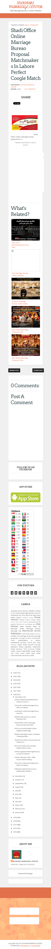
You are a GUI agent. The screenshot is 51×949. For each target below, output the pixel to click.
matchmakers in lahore (29, 640)
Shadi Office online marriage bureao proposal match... (25, 724)
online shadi (22, 645)
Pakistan (34, 25)
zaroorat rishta (16, 655)
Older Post (38, 370)
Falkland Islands (28, 617)
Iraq (26, 624)
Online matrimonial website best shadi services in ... (26, 701)
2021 (15, 691)
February (18, 809)
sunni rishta (25, 653)
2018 (15, 821)
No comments (30, 89)
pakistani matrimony (32, 647)
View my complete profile (23, 864)
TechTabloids (35, 945)
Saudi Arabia (25, 634)
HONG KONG (35, 620)
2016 (15, 828)
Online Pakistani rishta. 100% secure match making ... (25, 758)
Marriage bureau (33, 629)
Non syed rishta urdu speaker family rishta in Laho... (25, 747)
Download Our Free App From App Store (25, 615)
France (27, 620)
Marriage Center (17, 629)
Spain (32, 634)
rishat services (16, 649)
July (16, 791)
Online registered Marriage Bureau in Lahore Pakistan (27, 752)
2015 (15, 832)
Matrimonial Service (31, 630)
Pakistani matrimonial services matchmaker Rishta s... (26, 770)
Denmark (37, 613)
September (19, 783)
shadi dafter (26, 651)
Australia (14, 611)
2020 (15, 694)
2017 (15, 825)
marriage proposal (26, 636)
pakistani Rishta (17, 647)
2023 (15, 683)
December (19, 697)
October (18, 780)
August (18, 787)
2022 (15, 687)
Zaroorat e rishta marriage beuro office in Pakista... (26, 706)
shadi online (35, 651)
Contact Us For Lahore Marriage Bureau (25, 612)
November (19, 776)
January (18, 812)
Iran (23, 624)
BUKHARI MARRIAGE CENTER (25, 4)
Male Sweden (25, 626)
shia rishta (15, 653)
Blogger (30, 873)
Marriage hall (16, 631)
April (17, 801)
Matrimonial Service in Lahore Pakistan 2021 (25, 718)
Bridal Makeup (23, 611)
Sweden (14, 636)
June (17, 794)
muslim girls (31, 642)
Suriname (37, 634)
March (17, 805)
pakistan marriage (34, 645)
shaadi (18, 651)
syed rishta (35, 653)
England (18, 617)
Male (27, 25)
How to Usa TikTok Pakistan (19, 622)
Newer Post (14, 370)
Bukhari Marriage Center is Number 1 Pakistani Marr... (27, 735)
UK (18, 636)
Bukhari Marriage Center (25, 861)
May (17, 798)
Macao (30, 624)
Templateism (24, 945)
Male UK (36, 626)
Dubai (13, 617)
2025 (15, 676)
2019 (15, 817)
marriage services (25, 638)
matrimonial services (18, 642)
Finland (21, 620)
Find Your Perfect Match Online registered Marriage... (26, 729)
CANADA (31, 611)
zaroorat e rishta (28, 655)
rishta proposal (29, 649)
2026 (15, 673)
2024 (15, 680)
